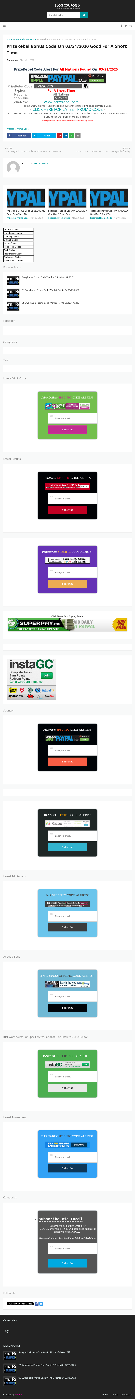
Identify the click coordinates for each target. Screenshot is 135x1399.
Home (9, 39)
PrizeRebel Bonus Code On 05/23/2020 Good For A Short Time (67, 212)
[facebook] (121, 26)
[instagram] (130, 26)
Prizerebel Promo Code (25, 39)
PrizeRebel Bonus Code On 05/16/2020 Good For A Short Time (109, 212)
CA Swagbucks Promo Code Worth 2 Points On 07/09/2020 (50, 290)
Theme (18, 1394)
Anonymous (12, 60)
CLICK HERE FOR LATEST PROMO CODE (67, 109)
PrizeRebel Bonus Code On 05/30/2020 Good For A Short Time (26, 212)
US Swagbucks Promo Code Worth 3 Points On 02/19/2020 (50, 302)
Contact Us (126, 1394)
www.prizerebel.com (61, 101)
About (115, 1394)
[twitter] (126, 26)
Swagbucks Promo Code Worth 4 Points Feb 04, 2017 (47, 277)
